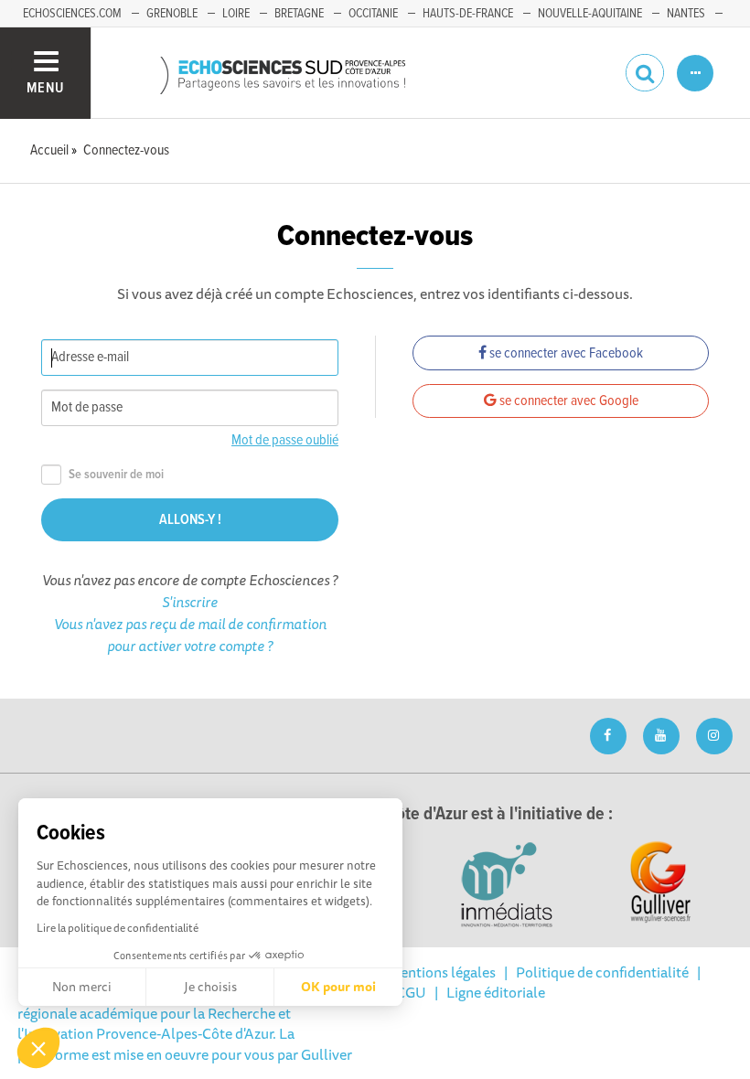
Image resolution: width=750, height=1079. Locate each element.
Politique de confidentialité (602, 972)
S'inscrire (190, 602)
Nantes (686, 13)
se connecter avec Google (567, 401)
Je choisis (210, 987)
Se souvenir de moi (116, 475)
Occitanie (373, 13)
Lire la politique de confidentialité (117, 927)
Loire (236, 13)
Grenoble (172, 13)
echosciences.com (72, 13)
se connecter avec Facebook (565, 353)
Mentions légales (442, 972)
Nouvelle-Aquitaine (590, 13)
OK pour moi (338, 987)
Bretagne (299, 13)
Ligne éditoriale (495, 992)
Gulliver (326, 1054)
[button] (38, 1048)
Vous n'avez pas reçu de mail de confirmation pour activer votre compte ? (190, 634)
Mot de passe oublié (284, 440)
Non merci (82, 987)
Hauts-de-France (468, 13)
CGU (411, 992)
